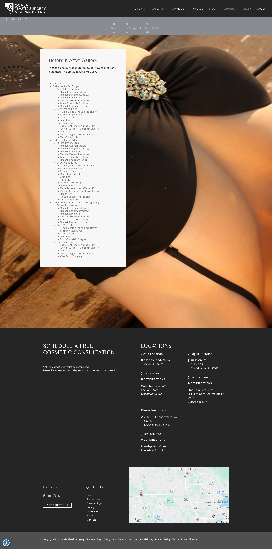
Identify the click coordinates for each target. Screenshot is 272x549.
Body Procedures (67, 109)
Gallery (91, 507)
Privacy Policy (163, 539)
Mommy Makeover (71, 114)
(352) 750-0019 (199, 377)
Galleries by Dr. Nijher (66, 140)
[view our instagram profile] (19, 19)
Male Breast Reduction (74, 103)
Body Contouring (70, 182)
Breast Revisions (70, 97)
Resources (93, 511)
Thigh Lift (66, 179)
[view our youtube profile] (13, 19)
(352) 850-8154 (152, 434)
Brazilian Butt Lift (71, 174)
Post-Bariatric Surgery (74, 239)
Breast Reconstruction (74, 106)
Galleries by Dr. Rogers (67, 86)
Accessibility (146, 539)
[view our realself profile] (26, 19)
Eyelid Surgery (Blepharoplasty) (79, 128)
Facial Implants (69, 137)
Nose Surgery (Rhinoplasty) (77, 134)
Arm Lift (65, 120)
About (90, 495)
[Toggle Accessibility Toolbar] (6, 542)
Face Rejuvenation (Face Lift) (78, 126)
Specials (91, 515)
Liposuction (67, 117)
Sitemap (193, 539)
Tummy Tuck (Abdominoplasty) (79, 111)
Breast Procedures (68, 89)
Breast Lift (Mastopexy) (74, 94)
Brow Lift (66, 131)
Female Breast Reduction (75, 100)
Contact (91, 519)
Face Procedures (67, 123)
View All (57, 83)
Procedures (93, 499)
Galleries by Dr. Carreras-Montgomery (76, 202)
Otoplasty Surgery (71, 256)
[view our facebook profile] (7, 19)
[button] (143, 9)
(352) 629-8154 (152, 373)
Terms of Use (179, 539)
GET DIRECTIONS (154, 379)
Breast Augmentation (73, 92)
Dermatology (94, 503)
